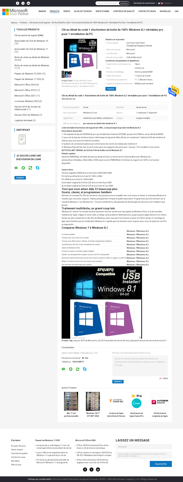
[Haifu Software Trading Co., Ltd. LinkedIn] (28, 3)
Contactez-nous (147, 11)
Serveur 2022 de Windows (26, 115)
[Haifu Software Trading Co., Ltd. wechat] (32, 167)
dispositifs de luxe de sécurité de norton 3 (148, 340)
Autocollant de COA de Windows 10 (31, 41)
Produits (54, 11)
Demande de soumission (144, 3)
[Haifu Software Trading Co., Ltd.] (15, 12)
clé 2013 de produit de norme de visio (113, 340)
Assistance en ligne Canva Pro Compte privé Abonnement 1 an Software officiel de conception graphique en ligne (136, 414)
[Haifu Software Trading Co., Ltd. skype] (39, 167)
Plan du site (16, 465)
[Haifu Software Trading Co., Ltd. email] (17, 167)
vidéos (66, 11)
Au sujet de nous (83, 11)
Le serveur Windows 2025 (26, 101)
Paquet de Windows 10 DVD (27, 73)
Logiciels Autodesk (23, 120)
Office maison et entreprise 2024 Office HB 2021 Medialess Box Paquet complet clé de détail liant (94, 454)
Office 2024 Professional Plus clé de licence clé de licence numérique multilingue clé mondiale (93, 447)
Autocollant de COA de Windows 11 (31, 49)
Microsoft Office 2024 (25, 84)
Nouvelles (165, 11)
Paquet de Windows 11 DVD (27, 79)
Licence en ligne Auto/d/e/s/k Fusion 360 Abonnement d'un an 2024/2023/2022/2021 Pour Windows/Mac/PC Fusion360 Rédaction (116, 414)
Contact (110, 89)
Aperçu (14, 22)
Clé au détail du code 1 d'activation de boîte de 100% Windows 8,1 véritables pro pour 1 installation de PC (80, 83)
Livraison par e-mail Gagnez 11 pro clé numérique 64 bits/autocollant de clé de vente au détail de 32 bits (54, 447)
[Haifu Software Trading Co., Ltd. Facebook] (17, 3)
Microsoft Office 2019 (25, 90)
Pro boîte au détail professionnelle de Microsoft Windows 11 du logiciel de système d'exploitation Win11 (53, 461)
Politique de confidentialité (39, 479)
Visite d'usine (102, 11)
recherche (124, 3)
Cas (176, 11)
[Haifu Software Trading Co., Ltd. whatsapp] (25, 167)
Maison (42, 11)
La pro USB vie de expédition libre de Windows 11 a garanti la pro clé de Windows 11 (52, 454)
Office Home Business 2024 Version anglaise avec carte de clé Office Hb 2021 (92, 461)
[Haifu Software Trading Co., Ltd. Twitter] (23, 3)
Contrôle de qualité (123, 11)
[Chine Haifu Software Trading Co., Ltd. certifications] (22, 139)
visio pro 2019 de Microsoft (85, 340)
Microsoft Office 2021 (25, 95)
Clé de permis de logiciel (39, 22)
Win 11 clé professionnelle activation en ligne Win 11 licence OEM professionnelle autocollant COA (71, 414)
